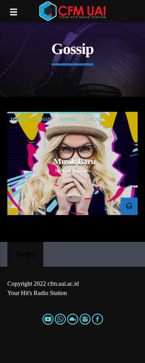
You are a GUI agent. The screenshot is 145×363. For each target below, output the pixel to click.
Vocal (93, 119)
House (68, 119)
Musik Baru (74, 161)
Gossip (44, 119)
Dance (19, 119)
